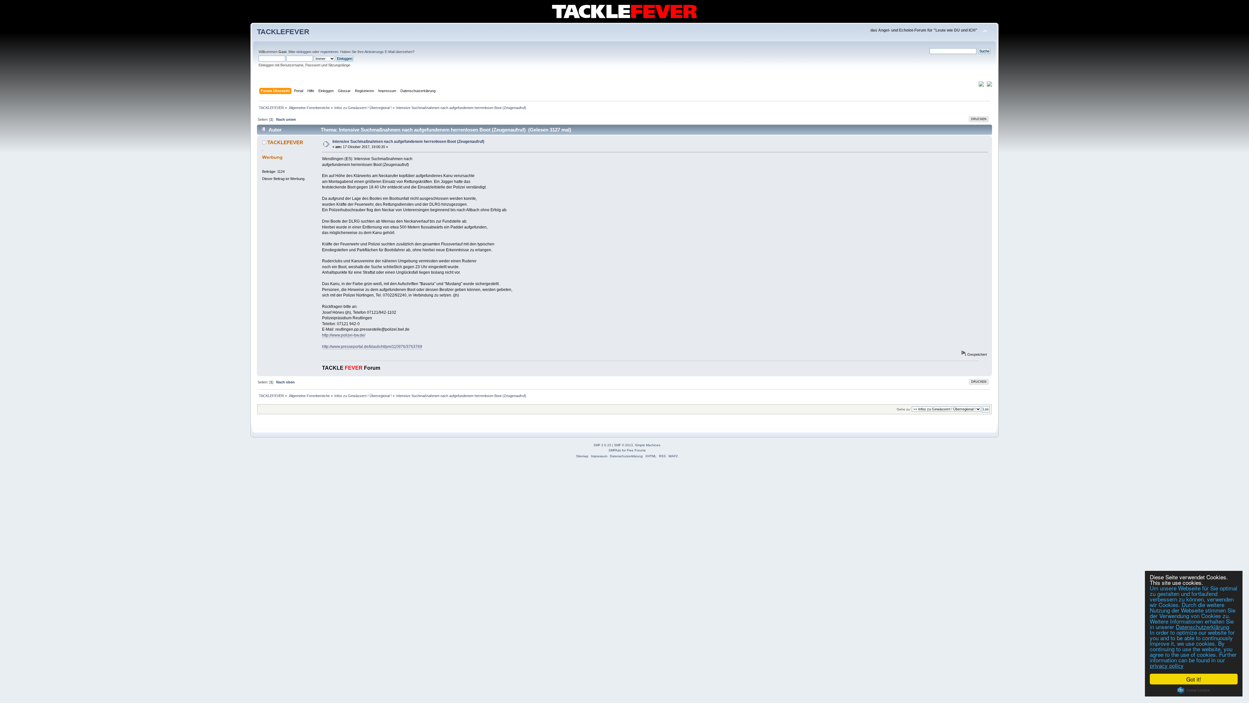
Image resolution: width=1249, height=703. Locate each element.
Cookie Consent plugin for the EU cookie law (1193, 690)
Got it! (1193, 679)
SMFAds (615, 450)
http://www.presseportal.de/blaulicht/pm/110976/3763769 (372, 346)
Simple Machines (647, 445)
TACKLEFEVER (283, 32)
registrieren (329, 52)
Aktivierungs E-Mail (379, 52)
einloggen (303, 52)
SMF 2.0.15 (602, 445)
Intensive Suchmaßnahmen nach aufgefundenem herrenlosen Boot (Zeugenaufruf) (408, 141)
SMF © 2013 (623, 445)
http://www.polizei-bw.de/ (343, 335)
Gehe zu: (904, 409)
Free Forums (636, 450)
